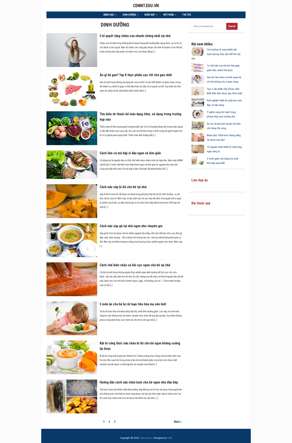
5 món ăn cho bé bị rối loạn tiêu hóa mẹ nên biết (133, 304)
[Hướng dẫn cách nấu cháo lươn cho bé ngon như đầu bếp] (71, 396)
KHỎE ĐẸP (149, 14)
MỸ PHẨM (168, 14)
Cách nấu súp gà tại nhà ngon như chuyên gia (131, 226)
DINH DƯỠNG (129, 14)
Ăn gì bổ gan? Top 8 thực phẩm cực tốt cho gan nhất (136, 75)
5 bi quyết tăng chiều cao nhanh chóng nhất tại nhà (135, 36)
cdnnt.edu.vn (146, 5)
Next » (178, 421)
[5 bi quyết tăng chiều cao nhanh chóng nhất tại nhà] (71, 49)
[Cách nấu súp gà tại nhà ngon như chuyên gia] (71, 240)
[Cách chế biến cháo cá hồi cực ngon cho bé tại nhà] (71, 279)
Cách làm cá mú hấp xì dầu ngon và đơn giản (130, 153)
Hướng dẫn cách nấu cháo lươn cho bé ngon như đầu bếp (139, 382)
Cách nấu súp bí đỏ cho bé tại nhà (123, 187)
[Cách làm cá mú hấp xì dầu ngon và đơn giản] (71, 164)
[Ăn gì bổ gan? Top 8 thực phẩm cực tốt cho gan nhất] (71, 88)
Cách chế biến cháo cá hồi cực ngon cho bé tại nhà (135, 265)
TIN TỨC (186, 14)
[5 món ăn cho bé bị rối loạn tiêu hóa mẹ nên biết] (71, 318)
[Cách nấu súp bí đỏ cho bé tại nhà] (71, 200)
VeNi (169, 437)
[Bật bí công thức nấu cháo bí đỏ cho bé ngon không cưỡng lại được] (71, 357)
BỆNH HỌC (108, 14)
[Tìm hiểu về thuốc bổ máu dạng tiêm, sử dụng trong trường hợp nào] (71, 128)
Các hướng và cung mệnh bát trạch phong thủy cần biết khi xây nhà (215, 54)
